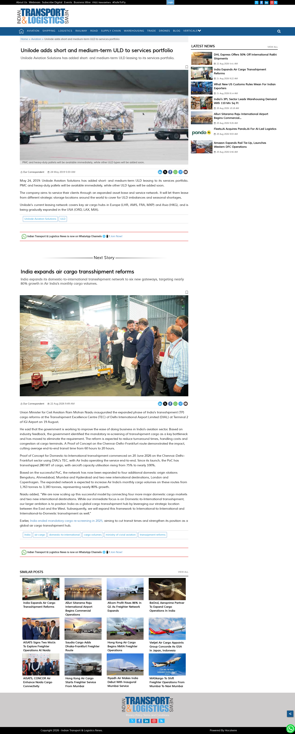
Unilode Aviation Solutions (40, 219)
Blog (176, 30)
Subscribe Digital (52, 2)
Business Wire (82, 2)
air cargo (39, 534)
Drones (164, 30)
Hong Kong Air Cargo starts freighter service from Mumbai (80, 682)
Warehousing (134, 30)
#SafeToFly (119, 2)
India (27, 534)
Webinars (34, 2)
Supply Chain (111, 30)
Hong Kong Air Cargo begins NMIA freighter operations (122, 646)
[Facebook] (170, 171)
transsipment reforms (152, 534)
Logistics (65, 30)
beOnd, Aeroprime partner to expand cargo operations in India (167, 606)
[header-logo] (42, 16)
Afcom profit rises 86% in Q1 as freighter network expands (125, 606)
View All (183, 572)
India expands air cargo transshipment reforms (77, 271)
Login (170, 2)
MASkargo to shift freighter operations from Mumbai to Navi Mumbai (167, 682)
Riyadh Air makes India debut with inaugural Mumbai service (123, 682)
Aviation (33, 30)
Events (68, 2)
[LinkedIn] (160, 171)
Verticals (190, 30)
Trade (151, 30)
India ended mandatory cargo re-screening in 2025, (66, 521)
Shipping (49, 30)
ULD (62, 219)
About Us (21, 2)
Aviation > (37, 39)
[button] (104, 67)
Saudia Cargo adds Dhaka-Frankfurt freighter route (82, 646)
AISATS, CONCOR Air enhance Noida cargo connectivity (37, 682)
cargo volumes (93, 534)
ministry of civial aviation (121, 534)
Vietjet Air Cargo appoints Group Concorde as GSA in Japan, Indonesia (167, 646)
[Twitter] (165, 171)
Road (94, 30)
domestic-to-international (64, 534)
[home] (21, 31)
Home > (26, 39)
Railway (81, 30)
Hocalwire (231, 730)
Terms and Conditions (156, 715)
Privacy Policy (134, 715)
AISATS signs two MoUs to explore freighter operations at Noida (39, 646)
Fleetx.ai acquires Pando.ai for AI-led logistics (245, 129)
